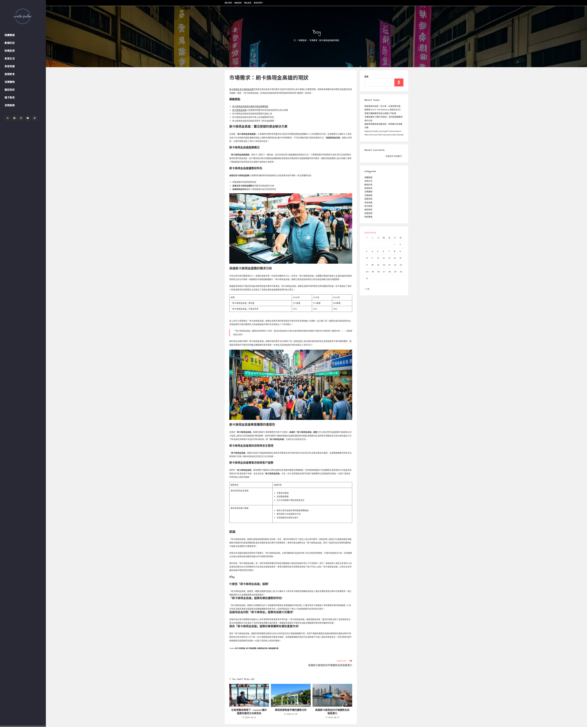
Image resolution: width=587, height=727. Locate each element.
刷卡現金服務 (251, 648)
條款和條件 (258, 3)
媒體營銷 (368, 177)
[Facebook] (14, 118)
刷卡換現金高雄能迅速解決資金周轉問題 (250, 106)
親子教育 (368, 206)
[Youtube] (28, 118)
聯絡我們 (238, 3)
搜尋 (366, 76)
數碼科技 (368, 184)
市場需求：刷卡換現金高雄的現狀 (324, 40)
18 (372, 265)
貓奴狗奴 (368, 209)
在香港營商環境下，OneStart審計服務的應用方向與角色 (249, 711)
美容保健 (368, 202)
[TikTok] (34, 118)
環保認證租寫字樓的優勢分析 (291, 710)
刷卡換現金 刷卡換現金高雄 (241, 89)
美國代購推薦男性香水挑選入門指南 (380, 113)
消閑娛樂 (368, 195)
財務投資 (368, 213)
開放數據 (368, 216)
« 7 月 (366, 289)
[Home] (295, 40)
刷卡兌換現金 (240, 648)
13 (384, 258)
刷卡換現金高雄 (239, 110)
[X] (7, 118)
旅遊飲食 (368, 188)
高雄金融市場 (273, 648)
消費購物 (368, 191)
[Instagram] (21, 118)
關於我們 (228, 3)
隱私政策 (247, 3)
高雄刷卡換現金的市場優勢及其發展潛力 (332, 711)
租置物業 (368, 198)
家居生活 (368, 180)
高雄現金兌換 (262, 648)
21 (389, 265)
